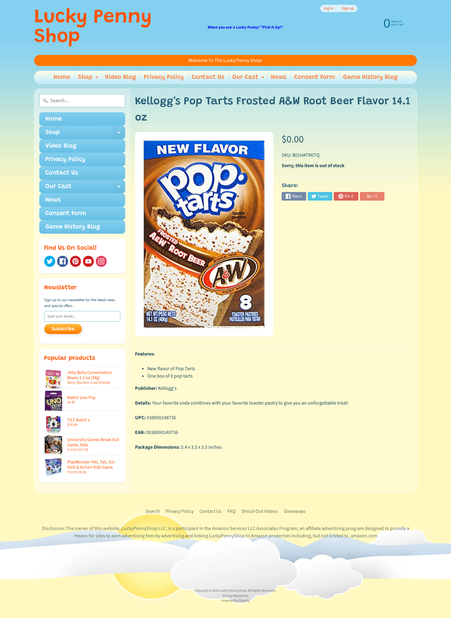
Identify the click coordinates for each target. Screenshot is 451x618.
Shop (89, 78)
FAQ (231, 511)
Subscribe (63, 329)
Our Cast (249, 78)
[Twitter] (49, 261)
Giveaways (295, 511)
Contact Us (208, 77)
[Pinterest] (75, 261)
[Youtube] (88, 261)
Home (62, 77)
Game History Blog (370, 77)
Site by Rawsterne (235, 595)
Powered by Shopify (235, 600)
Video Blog (120, 77)
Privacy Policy (164, 77)
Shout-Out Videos (259, 511)
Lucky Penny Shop (93, 27)
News (278, 77)
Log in (328, 8)
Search (152, 511)
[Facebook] (62, 261)
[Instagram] (101, 261)
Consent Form (314, 77)
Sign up (348, 8)
